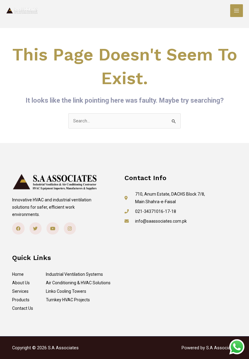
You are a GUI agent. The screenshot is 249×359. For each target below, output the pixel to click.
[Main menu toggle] (236, 10)
